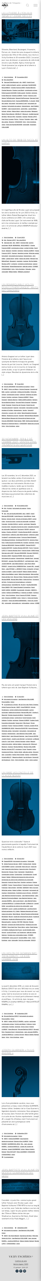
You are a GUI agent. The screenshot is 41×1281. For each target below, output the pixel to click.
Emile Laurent (21, 93)
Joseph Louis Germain (18, 739)
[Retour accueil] (5, 9)
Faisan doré (19, 723)
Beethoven (13, 529)
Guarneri (14, 253)
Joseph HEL (30, 566)
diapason (8, 250)
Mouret (11, 916)
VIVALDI (33, 940)
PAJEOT (23, 585)
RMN (23, 421)
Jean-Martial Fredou (30, 901)
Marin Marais (16, 914)
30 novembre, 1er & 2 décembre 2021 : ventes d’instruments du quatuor (19, 441)
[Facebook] (17, 1271)
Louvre (10, 908)
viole (9, 940)
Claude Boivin (28, 715)
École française (27, 718)
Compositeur (18, 874)
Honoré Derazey (33, 728)
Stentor (27, 754)
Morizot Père (11, 116)
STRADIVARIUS (6, 269)
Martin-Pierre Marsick (8, 114)
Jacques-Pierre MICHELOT (16, 561)
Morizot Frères (18, 577)
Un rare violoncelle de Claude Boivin (17, 774)
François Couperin (27, 885)
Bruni (15, 872)
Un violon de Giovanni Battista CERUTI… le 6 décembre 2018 (19, 956)
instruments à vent (21, 103)
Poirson (21, 119)
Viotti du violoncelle (24, 940)
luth (15, 413)
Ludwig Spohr (10, 258)
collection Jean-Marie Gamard (19, 534)
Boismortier (5, 872)
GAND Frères (35, 550)
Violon (32, 386)
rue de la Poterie (11, 932)
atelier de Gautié (11, 85)
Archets (9, 508)
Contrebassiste (27, 874)
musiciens (19, 116)
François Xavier (26, 550)
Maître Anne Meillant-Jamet (10, 574)
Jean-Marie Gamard (18, 563)
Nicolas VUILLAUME (30, 746)
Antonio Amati (11, 519)
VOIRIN (37, 603)
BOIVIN (26, 529)
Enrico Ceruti (25, 1026)
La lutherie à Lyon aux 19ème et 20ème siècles (17, 15)
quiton (27, 927)
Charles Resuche (7, 90)
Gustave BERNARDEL (22, 101)
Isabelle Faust (29, 558)
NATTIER (19, 922)
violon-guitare (33, 760)
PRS (11, 587)
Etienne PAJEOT (30, 545)
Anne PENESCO (25, 707)
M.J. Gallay (16, 911)
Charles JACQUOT (12, 532)
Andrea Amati (27, 864)
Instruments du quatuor (14, 106)
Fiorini (31, 548)
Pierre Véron (21, 927)
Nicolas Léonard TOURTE (30, 577)
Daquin (4, 877)
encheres (34, 93)
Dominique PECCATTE (22, 540)
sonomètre (8, 754)
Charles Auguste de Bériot (15, 715)
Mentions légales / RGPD (20, 1264)
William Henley (13, 271)
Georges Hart (8, 242)
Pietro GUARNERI (22, 1152)
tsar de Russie (27, 757)
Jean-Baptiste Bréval (28, 895)
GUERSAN (26, 887)
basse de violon (24, 869)
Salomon (4, 935)
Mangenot (35, 111)
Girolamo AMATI (6, 556)
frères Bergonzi (12, 1029)
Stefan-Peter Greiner (18, 754)
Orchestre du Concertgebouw (16, 582)
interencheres (26, 106)
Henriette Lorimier (23, 253)
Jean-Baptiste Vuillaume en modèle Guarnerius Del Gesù (20, 1172)
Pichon (16, 119)
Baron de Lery (26, 866)
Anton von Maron (13, 389)
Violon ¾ (24, 598)
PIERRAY (4, 927)
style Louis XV (14, 937)
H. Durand (32, 101)
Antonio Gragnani (24, 389)
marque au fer (26, 744)
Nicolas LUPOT (32, 116)
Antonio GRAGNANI (9, 386)
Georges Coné (34, 98)
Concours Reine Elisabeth (28, 537)
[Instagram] (24, 1271)
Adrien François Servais (9, 707)
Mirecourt (25, 114)
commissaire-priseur (31, 90)
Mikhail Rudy (5, 261)
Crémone (22, 394)
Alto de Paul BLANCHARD (14, 513)
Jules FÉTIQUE (10, 569)
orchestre (14, 264)
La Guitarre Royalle (19, 903)
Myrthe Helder (33, 261)
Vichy (24, 122)
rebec (32, 119)
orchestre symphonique (25, 264)
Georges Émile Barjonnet (11, 82)
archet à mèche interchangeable (19, 710)
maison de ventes (25, 111)
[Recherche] (27, 5)
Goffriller (19, 887)
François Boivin (17, 885)
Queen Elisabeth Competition (22, 587)
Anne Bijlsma (27, 516)
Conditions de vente (21, 1261)
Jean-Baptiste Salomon (26, 898)
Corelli (35, 874)
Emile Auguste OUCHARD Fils (14, 542)
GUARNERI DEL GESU (8, 728)
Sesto (3, 1037)
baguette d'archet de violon (19, 527)
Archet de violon (11, 521)
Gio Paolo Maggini (13, 1235)
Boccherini (21, 529)
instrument (12, 103)
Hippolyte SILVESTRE (21, 728)
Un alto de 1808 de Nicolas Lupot (20, 141)
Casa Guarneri (24, 1138)
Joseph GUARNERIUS (14, 1149)
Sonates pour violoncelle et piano (17, 935)
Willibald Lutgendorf (24, 271)
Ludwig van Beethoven (19, 908)
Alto (5, 240)
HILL (22, 1144)
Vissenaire (33, 124)
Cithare (4, 394)
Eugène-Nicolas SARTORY (20, 548)
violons (32, 603)
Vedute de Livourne (33, 423)
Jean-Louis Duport (18, 901)
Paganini (29, 749)
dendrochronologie (7, 1141)
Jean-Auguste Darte (14, 108)
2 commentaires (8, 1157)
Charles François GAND (18, 87)
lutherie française (20, 741)
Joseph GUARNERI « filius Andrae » (18, 1052)
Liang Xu (4, 741)
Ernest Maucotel (6, 95)
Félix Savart (26, 723)
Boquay (11, 872)
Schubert (27, 590)
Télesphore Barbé (17, 757)
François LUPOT (6, 253)
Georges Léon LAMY (8, 553)
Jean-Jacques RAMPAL (31, 1032)
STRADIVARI (18, 122)
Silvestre (11, 122)
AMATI (24, 82)
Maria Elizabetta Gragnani (29, 413)
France (25, 95)
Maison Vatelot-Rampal (30, 571)
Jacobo (24, 410)
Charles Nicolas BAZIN (24, 532)
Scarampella (20, 590)
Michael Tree (34, 258)
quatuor (35, 264)
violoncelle (26, 124)
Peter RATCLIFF (11, 1152)
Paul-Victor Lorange (8, 119)
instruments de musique (16, 256)
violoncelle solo (16, 603)
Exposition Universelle (8, 723)
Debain (8, 877)
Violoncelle (5, 511)
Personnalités (6, 702)
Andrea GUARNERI (13, 1138)
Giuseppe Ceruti (10, 1032)
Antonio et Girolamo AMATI (24, 519)
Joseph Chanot (6, 739)
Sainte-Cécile (18, 752)
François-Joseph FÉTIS (31, 725)
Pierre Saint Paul (12, 927)
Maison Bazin (16, 111)
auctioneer (25, 85)
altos (23, 513)
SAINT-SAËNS (6, 590)
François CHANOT (18, 725)
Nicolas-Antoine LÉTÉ (8, 749)
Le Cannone (28, 739)
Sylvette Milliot (23, 937)
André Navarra (18, 516)
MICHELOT (18, 114)
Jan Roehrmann (29, 561)
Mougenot (13, 261)
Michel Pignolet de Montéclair (29, 914)
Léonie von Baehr (7, 571)
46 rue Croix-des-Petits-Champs (28, 704)
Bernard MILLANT (26, 712)
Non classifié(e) (8, 79)
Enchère (28, 93)
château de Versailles (23, 392)
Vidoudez (28, 269)
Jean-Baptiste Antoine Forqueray (11, 895)
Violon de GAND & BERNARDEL (18, 600)
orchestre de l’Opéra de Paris (16, 924)
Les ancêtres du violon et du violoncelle (17, 906)
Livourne (11, 413)
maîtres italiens (17, 744)
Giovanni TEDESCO (32, 553)
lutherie (4, 111)
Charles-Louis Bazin (18, 90)
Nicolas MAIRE (6, 579)
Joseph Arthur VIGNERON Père (17, 566)
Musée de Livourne (12, 415)
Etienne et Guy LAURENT (21, 1141)
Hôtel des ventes (34, 253)
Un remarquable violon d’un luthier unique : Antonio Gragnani (20, 287)
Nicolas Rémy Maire (16, 579)
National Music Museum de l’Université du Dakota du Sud (18, 418)
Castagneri (21, 872)
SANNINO (13, 590)
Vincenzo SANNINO (10, 598)
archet (4, 85)
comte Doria (18, 718)
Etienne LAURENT (17, 95)
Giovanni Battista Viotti (8, 101)
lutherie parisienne (7, 911)
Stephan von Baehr (26, 592)
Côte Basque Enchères (8, 540)
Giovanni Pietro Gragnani (23, 402)
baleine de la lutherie (15, 712)
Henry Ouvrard (33, 887)
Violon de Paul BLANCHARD (14, 124)
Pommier (27, 119)
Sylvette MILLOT (6, 757)
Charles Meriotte (30, 87)
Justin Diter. (24, 108)
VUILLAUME (5, 127)
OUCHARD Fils (16, 585)
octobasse (18, 749)
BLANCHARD (32, 85)
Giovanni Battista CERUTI (11, 1016)
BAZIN (10, 245)
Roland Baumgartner (16, 266)
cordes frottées (29, 248)
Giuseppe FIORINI (17, 556)
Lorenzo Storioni (19, 1034)
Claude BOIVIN (8, 861)
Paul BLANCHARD (31, 585)
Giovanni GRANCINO (20, 553)
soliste (4, 592)
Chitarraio (33, 392)
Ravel (33, 587)
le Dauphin (30, 569)
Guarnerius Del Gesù (26, 1235)
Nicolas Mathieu (18, 746)
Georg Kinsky (12, 887)
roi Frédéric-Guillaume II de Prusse (12, 930)
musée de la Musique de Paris (17, 919)
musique (24, 116)
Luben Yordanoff (17, 571)
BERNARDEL (16, 245)
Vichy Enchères (8, 77)
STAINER (35, 266)
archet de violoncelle (22, 521)
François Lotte (32, 95)
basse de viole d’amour (12, 869)
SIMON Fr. (34, 590)
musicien (21, 415)
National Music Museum (32, 415)
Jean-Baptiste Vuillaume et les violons (20, 617)
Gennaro (34, 399)
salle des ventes (27, 266)
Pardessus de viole (31, 924)
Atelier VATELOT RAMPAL (16, 1021)
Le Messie (36, 739)
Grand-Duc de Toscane (19, 405)
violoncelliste (25, 603)
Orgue (24, 749)
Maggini (32, 741)
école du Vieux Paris (14, 882)
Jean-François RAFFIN (31, 736)
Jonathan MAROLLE (8, 903)
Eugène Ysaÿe (34, 720)
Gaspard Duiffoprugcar (22, 98)
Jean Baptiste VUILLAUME (26, 699)
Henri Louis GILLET (28, 556)
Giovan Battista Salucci (8, 402)
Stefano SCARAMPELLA (13, 592)
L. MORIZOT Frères (20, 569)
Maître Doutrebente (24, 574)
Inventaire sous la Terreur (23, 893)
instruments (22, 731)
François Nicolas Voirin (14, 550)
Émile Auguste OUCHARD (9, 93)
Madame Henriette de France (28, 911)
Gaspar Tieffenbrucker (8, 98)
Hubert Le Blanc (17, 890)
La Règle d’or (29, 903)
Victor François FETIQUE (23, 595)
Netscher (25, 922)
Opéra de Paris (27, 579)
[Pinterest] (20, 1271)
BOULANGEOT (6, 87)
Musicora (4, 746)
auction (19, 85)
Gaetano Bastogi (13, 399)
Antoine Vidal (24, 242)
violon (3, 124)
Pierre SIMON (6, 587)
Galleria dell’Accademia (25, 399)
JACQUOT (35, 893)
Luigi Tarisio (10, 741)
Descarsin (5, 882)
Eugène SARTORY (7, 548)
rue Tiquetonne (21, 932)
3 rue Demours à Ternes (11, 704)
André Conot (31, 82)
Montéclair (5, 916)
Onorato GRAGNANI (7, 421)
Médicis (4, 415)
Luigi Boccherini (32, 908)
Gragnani (8, 405)
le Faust (36, 569)
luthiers (9, 111)
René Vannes (5, 266)
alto (20, 82)
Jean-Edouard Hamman (17, 736)
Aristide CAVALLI (13, 524)
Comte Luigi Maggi (20, 1024)
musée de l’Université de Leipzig (23, 916)
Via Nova (35, 592)
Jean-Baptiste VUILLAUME (24, 733)
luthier (17, 258)
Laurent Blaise (32, 108)
